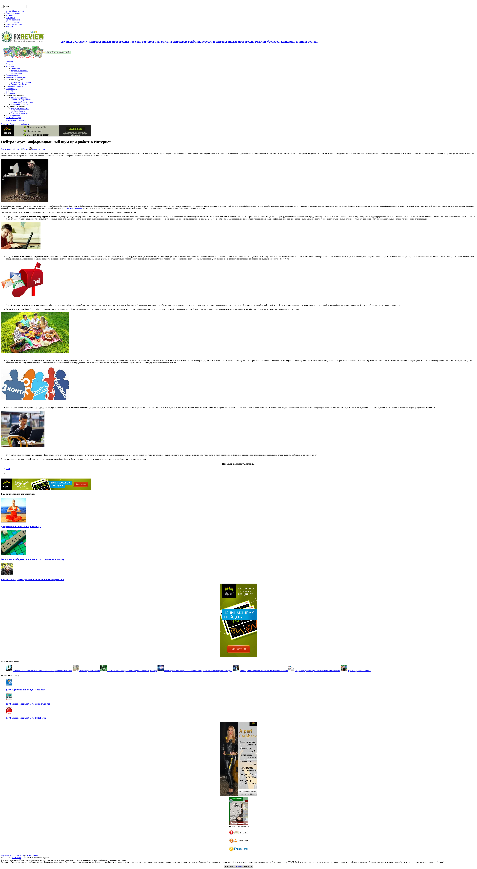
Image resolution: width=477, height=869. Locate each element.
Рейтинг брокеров (13, 118)
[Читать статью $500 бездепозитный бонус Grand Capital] (9, 699)
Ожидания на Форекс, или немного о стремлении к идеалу (32, 559)
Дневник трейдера (19, 84)
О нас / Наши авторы (15, 11)
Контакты (10, 26)
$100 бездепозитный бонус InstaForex (26, 718)
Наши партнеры (13, 13)
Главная (9, 62)
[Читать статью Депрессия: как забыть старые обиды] (13, 522)
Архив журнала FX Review (359, 671)
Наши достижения (14, 24)
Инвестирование (13, 115)
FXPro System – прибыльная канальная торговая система (264, 671)
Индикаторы (16, 73)
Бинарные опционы (14, 86)
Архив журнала (12, 22)
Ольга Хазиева (38, 149)
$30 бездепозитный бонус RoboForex (25, 689)
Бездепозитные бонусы (16, 77)
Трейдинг (10, 66)
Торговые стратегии (19, 71)
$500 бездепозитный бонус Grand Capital (28, 704)
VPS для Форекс (18, 111)
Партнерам (10, 18)
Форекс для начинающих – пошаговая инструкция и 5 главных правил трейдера (198, 671)
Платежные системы (19, 113)
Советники (15, 68)
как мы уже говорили (73, 208)
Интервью (10, 93)
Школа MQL (11, 89)
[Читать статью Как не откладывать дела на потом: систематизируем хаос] (7, 575)
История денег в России (89, 671)
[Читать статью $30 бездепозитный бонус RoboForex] (9, 685)
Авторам (9, 15)
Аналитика (10, 64)
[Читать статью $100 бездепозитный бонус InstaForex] (9, 713)
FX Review (16, 858)
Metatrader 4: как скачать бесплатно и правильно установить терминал (42, 671)
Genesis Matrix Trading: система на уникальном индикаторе (132, 671)
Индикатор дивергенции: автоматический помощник (317, 671)
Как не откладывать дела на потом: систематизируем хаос (32, 579)
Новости (9, 91)
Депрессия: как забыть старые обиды (21, 526)
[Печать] (25, 149)
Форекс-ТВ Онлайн (19, 104)
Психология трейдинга (15, 120)
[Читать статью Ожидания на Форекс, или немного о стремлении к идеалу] (13, 554)
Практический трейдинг (21, 82)
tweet (8, 469)
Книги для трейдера (19, 97)
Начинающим (12, 75)
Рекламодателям (13, 20)
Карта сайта (6, 855)
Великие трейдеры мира (21, 100)
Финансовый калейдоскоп (22, 102)
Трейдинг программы (20, 109)
